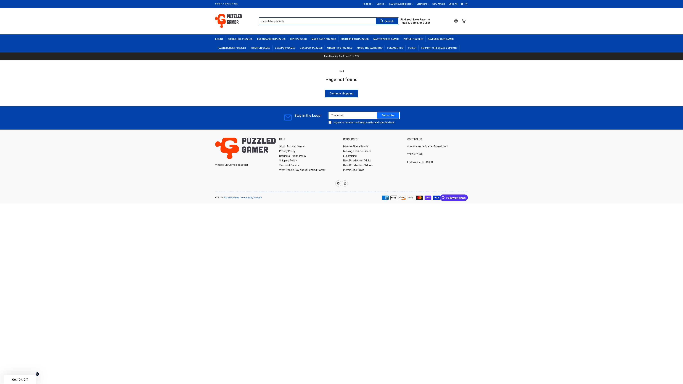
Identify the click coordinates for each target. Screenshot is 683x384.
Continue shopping (341, 93)
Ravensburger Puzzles (232, 48)
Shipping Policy (288, 160)
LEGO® (219, 39)
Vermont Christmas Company (439, 48)
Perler (412, 48)
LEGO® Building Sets (400, 3)
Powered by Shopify (251, 197)
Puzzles (367, 3)
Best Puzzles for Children (358, 165)
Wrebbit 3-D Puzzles (339, 48)
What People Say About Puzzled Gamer (302, 170)
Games (380, 3)
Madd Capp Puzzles (323, 39)
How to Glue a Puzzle (355, 146)
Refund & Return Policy (292, 156)
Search (389, 21)
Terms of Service (289, 165)
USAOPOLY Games (285, 48)
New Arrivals (438, 3)
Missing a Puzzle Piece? (357, 151)
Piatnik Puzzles (413, 39)
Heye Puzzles (298, 39)
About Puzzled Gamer (292, 146)
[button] (20, 379)
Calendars (422, 3)
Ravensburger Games (441, 39)
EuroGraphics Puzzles (271, 39)
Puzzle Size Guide (353, 170)
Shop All (453, 3)
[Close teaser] (37, 374)
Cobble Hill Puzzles (240, 39)
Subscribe (388, 115)
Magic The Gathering (369, 48)
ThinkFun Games (260, 48)
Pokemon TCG (395, 48)
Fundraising (350, 156)
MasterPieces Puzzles (355, 39)
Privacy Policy (287, 151)
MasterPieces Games (386, 39)
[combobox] (329, 21)
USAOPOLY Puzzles (311, 48)
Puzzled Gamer (231, 197)
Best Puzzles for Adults (357, 160)
